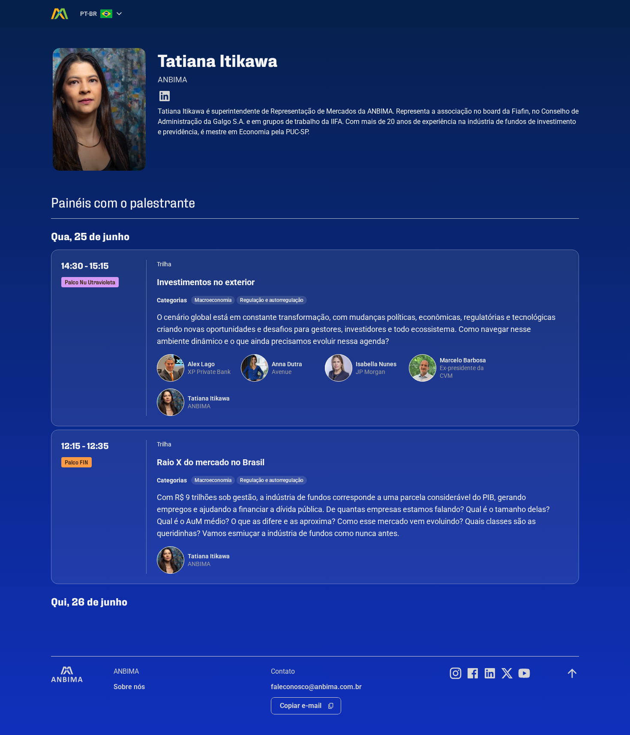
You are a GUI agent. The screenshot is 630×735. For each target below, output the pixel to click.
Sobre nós (129, 687)
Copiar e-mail (300, 706)
